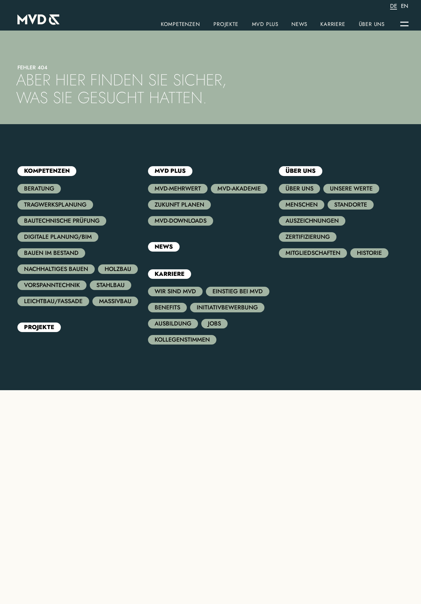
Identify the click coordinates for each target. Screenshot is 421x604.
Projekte (225, 24)
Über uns (372, 24)
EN (404, 6)
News (299, 24)
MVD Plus (265, 24)
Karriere (332, 24)
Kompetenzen (180, 24)
